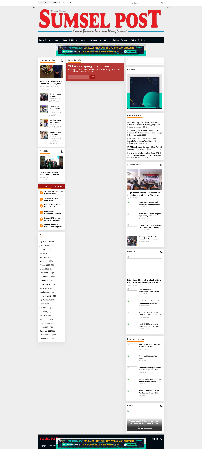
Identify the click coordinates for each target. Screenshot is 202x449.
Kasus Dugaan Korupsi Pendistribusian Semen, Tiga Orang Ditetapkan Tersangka (55, 95)
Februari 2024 (45, 323)
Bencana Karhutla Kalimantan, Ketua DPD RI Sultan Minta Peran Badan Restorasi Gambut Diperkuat (144, 155)
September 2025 (46, 284)
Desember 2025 (46, 273)
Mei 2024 (43, 311)
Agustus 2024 (45, 300)
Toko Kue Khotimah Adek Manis (51, 199)
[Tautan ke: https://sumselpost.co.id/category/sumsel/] (161, 165)
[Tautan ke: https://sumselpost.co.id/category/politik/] (161, 406)
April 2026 (43, 257)
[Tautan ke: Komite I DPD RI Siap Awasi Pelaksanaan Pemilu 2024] (132, 394)
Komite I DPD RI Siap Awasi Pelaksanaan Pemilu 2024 (52, 219)
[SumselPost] (101, 22)
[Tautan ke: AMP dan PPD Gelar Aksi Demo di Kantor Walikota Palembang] (132, 348)
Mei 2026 (43, 253)
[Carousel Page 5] (150, 428)
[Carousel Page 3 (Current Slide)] (145, 428)
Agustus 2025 (45, 288)
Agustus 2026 (45, 242)
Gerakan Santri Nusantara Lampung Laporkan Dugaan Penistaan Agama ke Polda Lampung (56, 121)
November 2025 (46, 276)
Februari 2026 (45, 265)
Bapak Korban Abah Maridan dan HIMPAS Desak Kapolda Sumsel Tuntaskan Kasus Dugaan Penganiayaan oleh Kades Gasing (56, 133)
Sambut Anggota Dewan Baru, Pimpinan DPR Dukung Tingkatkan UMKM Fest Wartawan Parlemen (53, 226)
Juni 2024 (43, 308)
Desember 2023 (46, 331)
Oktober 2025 (45, 280)
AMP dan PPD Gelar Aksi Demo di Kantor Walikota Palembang (53, 193)
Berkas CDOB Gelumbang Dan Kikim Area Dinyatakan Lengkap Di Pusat (52, 212)
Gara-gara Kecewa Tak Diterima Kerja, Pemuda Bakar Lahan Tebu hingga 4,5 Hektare (142, 141)
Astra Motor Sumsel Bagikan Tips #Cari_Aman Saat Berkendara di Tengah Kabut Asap (150, 215)
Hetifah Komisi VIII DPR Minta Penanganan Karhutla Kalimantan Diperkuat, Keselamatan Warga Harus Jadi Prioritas (150, 302)
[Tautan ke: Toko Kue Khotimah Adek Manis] (132, 360)
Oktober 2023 (45, 339)
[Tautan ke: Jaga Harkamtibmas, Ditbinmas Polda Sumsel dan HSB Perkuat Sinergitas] (144, 179)
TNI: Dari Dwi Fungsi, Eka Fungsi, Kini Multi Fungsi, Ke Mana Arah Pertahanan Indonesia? (143, 422)
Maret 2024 (44, 319)
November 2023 (46, 335)
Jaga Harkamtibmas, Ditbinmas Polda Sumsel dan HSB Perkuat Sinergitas (144, 194)
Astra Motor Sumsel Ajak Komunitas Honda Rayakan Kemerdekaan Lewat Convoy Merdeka (150, 203)
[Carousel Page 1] (139, 428)
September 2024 (46, 296)
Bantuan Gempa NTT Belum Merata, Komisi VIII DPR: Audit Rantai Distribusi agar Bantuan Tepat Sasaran (150, 313)
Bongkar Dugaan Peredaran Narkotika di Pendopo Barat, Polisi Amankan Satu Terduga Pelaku (144, 133)
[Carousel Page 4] (147, 428)
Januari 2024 (44, 327)
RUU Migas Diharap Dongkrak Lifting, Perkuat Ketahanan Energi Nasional (144, 148)
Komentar (58, 186)
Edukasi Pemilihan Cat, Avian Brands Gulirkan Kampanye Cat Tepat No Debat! (51, 173)
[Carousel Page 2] (142, 428)
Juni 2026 (43, 249)
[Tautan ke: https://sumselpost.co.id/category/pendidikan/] (61, 151)
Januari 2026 (44, 269)
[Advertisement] (29, 41)
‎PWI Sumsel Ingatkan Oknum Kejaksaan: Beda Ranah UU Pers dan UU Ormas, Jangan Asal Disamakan (144, 124)
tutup (34, 7)
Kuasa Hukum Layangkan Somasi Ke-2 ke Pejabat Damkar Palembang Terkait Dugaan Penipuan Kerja (51, 82)
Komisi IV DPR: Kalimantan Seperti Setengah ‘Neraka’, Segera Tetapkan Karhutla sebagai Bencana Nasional (149, 325)
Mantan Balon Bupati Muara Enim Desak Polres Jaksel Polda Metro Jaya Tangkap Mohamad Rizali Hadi (52, 206)
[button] (162, 3)
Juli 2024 (43, 304)
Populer (44, 186)
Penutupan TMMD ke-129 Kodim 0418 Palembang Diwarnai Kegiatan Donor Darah (148, 238)
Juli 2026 (43, 245)
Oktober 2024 (45, 292)
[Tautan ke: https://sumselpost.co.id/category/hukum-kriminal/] (61, 60)
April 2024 (43, 315)
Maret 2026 (44, 261)
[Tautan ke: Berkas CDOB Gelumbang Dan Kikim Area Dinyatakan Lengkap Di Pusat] (132, 383)
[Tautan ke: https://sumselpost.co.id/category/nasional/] (161, 252)
